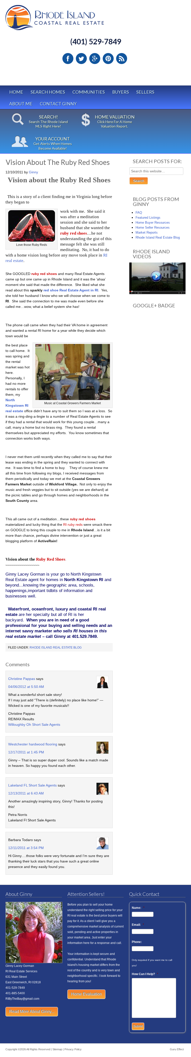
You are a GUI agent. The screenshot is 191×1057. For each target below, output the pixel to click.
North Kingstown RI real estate (16, 405)
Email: (138, 924)
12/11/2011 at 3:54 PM (26, 848)
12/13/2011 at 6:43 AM (26, 793)
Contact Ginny (58, 103)
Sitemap (57, 1049)
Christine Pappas (21, 679)
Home (16, 92)
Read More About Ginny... (31, 1011)
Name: (138, 908)
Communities (88, 92)
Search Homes (48, 92)
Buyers (120, 92)
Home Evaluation (86, 994)
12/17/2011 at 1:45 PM (26, 752)
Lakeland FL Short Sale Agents (32, 785)
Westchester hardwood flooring (32, 744)
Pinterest (108, 58)
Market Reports (147, 232)
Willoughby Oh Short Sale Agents (34, 725)
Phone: (137, 942)
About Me (20, 103)
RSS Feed (121, 58)
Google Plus (94, 58)
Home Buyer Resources (153, 222)
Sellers (145, 92)
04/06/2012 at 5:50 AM (26, 687)
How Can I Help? (145, 974)
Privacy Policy (73, 1049)
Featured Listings (148, 217)
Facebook (67, 58)
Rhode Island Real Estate (65, 20)
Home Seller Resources (153, 227)
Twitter (81, 58)
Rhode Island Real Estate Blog (56, 647)
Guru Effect (177, 1049)
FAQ (139, 212)
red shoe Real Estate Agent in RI (71, 290)
